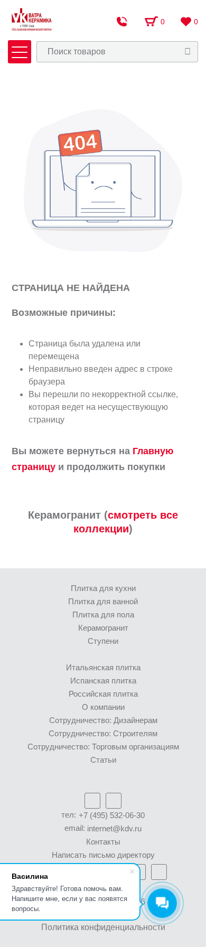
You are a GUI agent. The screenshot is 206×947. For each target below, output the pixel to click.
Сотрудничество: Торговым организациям (103, 746)
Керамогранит (103, 627)
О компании (103, 706)
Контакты (103, 841)
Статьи (103, 759)
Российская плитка (103, 693)
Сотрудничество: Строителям (103, 733)
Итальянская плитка (103, 667)
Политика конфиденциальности (103, 927)
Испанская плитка (103, 680)
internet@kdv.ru (114, 828)
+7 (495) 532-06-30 (112, 815)
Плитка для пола (103, 614)
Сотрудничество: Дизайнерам (103, 720)
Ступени (103, 640)
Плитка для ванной (103, 601)
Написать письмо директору (103, 854)
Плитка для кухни (103, 588)
